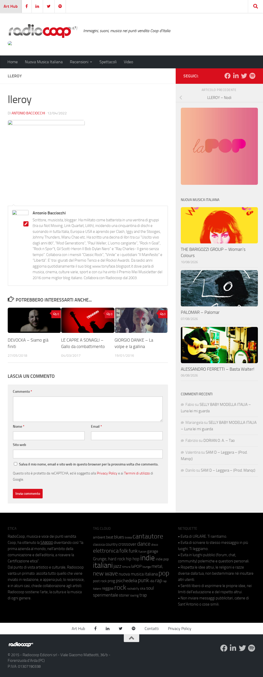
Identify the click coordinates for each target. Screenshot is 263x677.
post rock (100, 581)
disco (154, 544)
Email (96, 426)
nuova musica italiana (138, 574)
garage (152, 551)
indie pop (162, 559)
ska (142, 588)
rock (120, 587)
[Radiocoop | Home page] (43, 31)
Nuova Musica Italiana (44, 61)
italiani (103, 565)
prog (111, 581)
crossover (127, 544)
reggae (108, 588)
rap (158, 580)
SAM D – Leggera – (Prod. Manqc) (228, 470)
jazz (117, 566)
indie (147, 557)
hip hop (132, 558)
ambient (99, 537)
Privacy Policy (107, 473)
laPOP (136, 566)
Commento (22, 391)
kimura (126, 567)
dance (144, 544)
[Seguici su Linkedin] (236, 76)
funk (133, 551)
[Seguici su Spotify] (252, 76)
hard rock (116, 558)
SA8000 (46, 542)
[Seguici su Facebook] (227, 76)
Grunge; (100, 558)
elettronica (106, 550)
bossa (128, 537)
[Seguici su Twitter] (244, 76)
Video (128, 61)
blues (119, 537)
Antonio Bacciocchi (28, 113)
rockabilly (133, 588)
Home (12, 61)
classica (99, 544)
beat (109, 537)
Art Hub (11, 6)
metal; (157, 566)
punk (143, 580)
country (112, 544)
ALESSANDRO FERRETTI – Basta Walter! (217, 369)
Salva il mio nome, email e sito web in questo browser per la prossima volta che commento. (88, 464)
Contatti (152, 628)
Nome (18, 426)
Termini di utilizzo (137, 473)
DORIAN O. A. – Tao (219, 440)
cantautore (148, 536)
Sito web (19, 445)
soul (150, 588)
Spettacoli (108, 61)
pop (163, 573)
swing (134, 595)
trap (143, 595)
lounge (146, 567)
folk (123, 551)
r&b (152, 581)
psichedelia (126, 580)
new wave (105, 573)
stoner (124, 595)
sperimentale (105, 595)
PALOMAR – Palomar (200, 312)
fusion (142, 551)
